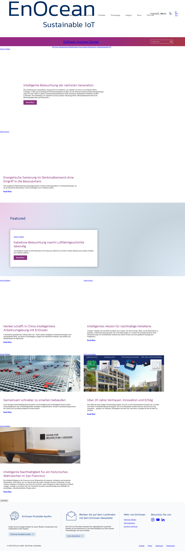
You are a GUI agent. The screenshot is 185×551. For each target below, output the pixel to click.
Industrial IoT (106, 47)
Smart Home (87, 47)
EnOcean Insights (58, 47)
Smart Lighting (97, 47)
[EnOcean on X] (152, 519)
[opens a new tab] (163, 519)
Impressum (159, 546)
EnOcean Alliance (130, 520)
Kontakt (141, 546)
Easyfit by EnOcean (130, 526)
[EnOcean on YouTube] (158, 519)
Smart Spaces (78, 47)
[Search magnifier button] (171, 13)
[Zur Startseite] (52, 26)
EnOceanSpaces (129, 523)
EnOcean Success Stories (81, 42)
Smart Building (69, 47)
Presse (150, 546)
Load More (4, 500)
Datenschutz (170, 546)
